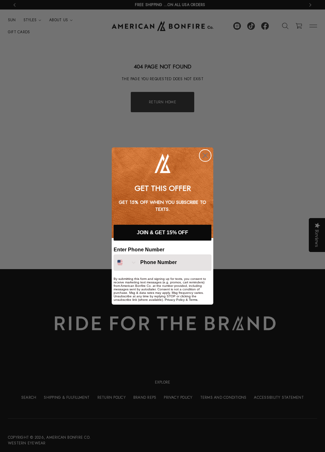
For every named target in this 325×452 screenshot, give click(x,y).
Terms (193, 299)
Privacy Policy (175, 299)
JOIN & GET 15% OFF (162, 232)
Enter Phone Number (139, 249)
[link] (162, 163)
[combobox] (125, 262)
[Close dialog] (205, 155)
